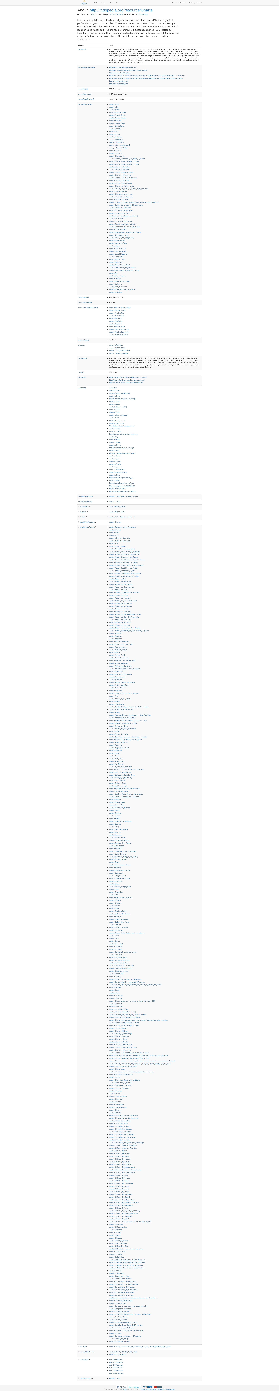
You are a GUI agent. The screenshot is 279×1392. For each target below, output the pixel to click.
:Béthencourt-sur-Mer (119, 919)
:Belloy (114, 827)
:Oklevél (115, 431)
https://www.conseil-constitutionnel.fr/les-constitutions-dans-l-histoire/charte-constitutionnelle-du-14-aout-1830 (147, 75)
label (81, 372)
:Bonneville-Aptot (117, 854)
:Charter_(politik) (118, 407)
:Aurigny (114, 753)
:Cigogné (115, 1235)
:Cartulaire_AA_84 (118, 957)
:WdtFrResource (116, 1373)
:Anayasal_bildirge (118, 472)
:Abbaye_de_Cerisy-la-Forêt (121, 587)
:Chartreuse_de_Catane (120, 1085)
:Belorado (115, 832)
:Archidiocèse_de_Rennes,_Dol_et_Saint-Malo (128, 720)
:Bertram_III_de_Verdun (120, 843)
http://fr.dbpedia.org (116, 14)
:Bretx (114, 889)
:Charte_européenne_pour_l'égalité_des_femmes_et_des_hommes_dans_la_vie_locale (142, 1061)
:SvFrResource (115, 1359)
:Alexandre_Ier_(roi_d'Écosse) (122, 660)
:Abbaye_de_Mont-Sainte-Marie (123, 600)
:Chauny (114, 1093)
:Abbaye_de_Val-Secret (120, 622)
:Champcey (115, 995)
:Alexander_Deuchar (119, 658)
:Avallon (114, 756)
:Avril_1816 (115, 758)
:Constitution (116, 218)
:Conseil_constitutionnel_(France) (123, 216)
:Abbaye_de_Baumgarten (120, 584)
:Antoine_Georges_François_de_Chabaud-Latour (129, 707)
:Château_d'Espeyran (119, 1153)
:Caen (114, 935)
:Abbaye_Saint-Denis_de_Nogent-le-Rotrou (127, 560)
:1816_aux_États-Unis (119, 538)
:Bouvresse (115, 881)
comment (82, 358)
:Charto (114, 439)
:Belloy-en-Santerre (118, 829)
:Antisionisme (116, 704)
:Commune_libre (117, 1303)
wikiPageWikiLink (85, 104)
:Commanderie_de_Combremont (123, 1290)
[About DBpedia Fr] (84, 2)
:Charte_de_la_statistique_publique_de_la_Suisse (129, 1053)
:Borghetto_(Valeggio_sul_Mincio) (123, 856)
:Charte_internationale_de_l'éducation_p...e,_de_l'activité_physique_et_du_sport (139, 1063)
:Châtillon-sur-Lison (118, 1227)
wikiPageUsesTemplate (88, 307)
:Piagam (114, 437)
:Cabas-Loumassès (118, 927)
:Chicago (115, 1102)
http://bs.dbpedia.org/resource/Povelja (122, 399)
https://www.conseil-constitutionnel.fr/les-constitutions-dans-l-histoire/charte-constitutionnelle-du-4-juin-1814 (146, 78)
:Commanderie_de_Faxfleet (121, 1292)
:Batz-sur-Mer (116, 805)
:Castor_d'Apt (116, 974)
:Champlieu (115, 1006)
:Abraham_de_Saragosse (120, 644)
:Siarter (114, 404)
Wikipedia (124, 1389)
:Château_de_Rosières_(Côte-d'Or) (124, 1202)
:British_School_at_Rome (120, 897)
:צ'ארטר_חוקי (116, 423)
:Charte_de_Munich (118, 1042)
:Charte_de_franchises (119, 169)
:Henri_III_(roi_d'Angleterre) (121, 238)
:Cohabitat (115, 1254)
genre (83, 512)
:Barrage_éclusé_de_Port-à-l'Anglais (124, 788)
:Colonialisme (116, 1273)
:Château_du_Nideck (119, 1219)
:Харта (114, 396)
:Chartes (115, 522)
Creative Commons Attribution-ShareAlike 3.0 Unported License (157, 1389)
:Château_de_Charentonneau (122, 1172)
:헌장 (114, 450)
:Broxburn (115, 903)
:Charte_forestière (118, 191)
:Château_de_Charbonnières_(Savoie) (125, 1170)
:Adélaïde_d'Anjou (118, 650)
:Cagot (114, 938)
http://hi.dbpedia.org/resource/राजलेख (121, 426)
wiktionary (83, 340)
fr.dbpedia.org (143, 14)
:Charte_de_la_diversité (120, 175)
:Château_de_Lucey (119, 1191)
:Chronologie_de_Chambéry (121, 1134)
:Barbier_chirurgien (118, 786)
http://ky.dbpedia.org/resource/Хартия (122, 453)
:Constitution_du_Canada (120, 221)
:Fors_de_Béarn (117, 1354)
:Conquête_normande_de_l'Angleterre (125, 1336)
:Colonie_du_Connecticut (120, 208)
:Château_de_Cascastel (120, 1164)
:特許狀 (114, 480)
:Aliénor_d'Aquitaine (118, 663)
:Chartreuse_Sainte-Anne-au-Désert (124, 1080)
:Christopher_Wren (118, 1123)
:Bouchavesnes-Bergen (120, 865)
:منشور (114, 458)
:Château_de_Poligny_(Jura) (121, 1200)
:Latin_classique (117, 248)
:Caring (114, 134)
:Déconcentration (117, 229)
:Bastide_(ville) (117, 123)
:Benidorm (115, 835)
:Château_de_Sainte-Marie (121, 1205)
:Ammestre (115, 679)
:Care (113, 131)
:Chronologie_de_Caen (120, 1132)
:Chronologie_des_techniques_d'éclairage (126, 1142)
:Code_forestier (117, 1251)
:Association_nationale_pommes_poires (125, 739)
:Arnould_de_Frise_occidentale (122, 728)
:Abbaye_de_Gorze (118, 595)
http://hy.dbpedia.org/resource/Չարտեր (123, 434)
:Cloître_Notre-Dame (119, 1246)
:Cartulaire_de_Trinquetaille (121, 965)
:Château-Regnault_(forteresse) (123, 1145)
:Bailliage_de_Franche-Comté (122, 775)
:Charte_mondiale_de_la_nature (123, 1066)
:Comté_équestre (118, 1319)
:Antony (114, 712)
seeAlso (82, 377)
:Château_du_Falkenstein (120, 1216)
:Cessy (114, 990)
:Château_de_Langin (119, 1186)
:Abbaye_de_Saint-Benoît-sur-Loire (124, 617)
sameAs (82, 388)
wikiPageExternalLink (86, 67)
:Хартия (115, 445)
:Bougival (115, 867)
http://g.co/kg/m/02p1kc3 (117, 488)
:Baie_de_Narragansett (120, 772)
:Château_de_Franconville (121, 1183)
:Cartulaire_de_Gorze (119, 960)
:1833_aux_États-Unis (119, 541)
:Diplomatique (117, 142)
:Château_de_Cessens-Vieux (122, 1167)
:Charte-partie (116, 156)
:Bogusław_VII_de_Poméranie (122, 851)
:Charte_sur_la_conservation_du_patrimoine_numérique (131, 1072)
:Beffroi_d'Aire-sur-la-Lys (120, 821)
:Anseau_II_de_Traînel (119, 699)
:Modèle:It (115, 324)
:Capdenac (115, 946)
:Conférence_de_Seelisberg (121, 1328)
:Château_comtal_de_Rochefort (123, 1148)
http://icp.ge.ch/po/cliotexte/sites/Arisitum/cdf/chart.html (128, 70)
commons (83, 297)
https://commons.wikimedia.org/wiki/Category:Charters (128, 377)
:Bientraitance (116, 126)
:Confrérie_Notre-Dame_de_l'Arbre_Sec (125, 1325)
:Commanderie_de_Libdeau (121, 1295)
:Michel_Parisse (117, 506)
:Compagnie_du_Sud (119, 1311)
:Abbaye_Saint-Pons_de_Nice (122, 571)
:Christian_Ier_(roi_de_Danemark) (123, 1118)
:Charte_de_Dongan (119, 1036)
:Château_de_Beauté (119, 1156)
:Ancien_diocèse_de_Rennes (122, 682)
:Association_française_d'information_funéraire (128, 737)
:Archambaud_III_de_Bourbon (122, 718)
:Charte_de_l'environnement (121, 172)
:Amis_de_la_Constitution (120, 674)
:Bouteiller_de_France (119, 878)
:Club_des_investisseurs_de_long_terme (126, 1249)
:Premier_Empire (117, 276)
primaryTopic (85, 1378)
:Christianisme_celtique (120, 1121)
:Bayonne (115, 813)
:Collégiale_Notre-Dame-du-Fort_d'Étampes (127, 1260)
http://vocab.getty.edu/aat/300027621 (122, 486)
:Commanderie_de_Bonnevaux (122, 1281)
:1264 (114, 107)
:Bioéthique (116, 139)
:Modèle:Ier (115, 321)
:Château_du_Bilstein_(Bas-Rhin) (123, 1213)
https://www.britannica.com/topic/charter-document (126, 380)
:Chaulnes (115, 1091)
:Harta (114, 418)
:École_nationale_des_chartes (122, 289)
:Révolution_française (119, 281)
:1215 (114, 104)
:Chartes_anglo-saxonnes (120, 194)
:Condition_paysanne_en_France (123, 1322)
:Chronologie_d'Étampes (120, 1129)
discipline (84, 506)
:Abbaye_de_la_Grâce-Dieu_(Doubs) (124, 628)
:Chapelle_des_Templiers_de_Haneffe (125, 1017)
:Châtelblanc (116, 1224)
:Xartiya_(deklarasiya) (119, 393)
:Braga (114, 884)
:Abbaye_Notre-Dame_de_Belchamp (124, 551)
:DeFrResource (116, 1362)
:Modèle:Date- (116, 316)
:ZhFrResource (116, 1370)
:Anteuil (114, 701)
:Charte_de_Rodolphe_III (120, 1044)
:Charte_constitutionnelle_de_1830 (124, 164)
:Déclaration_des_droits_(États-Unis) (124, 227)
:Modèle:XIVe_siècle (119, 332)
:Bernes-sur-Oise (117, 837)
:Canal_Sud (116, 944)
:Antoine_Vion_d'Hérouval (121, 709)
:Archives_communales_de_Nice (123, 723)
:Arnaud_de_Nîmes (118, 726)
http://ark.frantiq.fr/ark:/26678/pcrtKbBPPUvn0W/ (126, 382)
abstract (82, 49)
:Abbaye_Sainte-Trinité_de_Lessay (124, 576)
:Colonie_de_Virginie (119, 1276)
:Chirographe (116, 1104)
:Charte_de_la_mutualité (120, 183)
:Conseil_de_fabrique (119, 1339)
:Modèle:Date (116, 313)
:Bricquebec (116, 892)
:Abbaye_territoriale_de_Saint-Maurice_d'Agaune (129, 630)
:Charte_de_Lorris (118, 1039)
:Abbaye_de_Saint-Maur (120, 620)
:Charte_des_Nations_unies (121, 186)
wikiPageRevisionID (86, 99)
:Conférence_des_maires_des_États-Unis (126, 1330)
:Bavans (114, 810)
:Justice (114, 246)
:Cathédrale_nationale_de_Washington (125, 979)
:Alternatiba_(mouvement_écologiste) (124, 669)
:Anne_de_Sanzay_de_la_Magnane (124, 693)
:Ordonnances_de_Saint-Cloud (122, 267)
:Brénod (114, 906)
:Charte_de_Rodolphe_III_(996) (123, 1047)
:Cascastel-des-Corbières (120, 968)
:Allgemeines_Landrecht (120, 666)
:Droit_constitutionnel (119, 145)
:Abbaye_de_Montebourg (120, 606)
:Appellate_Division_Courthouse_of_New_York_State (130, 715)
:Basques (115, 799)
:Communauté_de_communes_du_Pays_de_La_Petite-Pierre (133, 1298)
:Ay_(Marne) (116, 764)
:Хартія (114, 475)
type (82, 517)
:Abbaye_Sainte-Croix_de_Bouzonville (125, 573)
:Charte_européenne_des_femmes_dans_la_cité (128, 1058)
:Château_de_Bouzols (119, 1162)
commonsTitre (85, 302)
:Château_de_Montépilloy (120, 1194)
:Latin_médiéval (117, 251)
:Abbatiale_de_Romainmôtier (122, 549)
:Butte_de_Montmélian (119, 914)
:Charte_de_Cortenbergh (120, 1034)
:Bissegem (115, 848)
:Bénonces (115, 916)
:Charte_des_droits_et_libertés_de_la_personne (128, 188)
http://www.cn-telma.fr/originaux (120, 73)
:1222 (114, 532)
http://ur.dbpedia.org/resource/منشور (121, 477)
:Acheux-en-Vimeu (118, 647)
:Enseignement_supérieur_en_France (125, 232)
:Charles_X (115, 153)
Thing (92, 14)
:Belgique (115, 824)
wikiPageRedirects (87, 522)
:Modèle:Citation (117, 310)
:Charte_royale (117, 1069)
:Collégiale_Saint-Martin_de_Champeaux (126, 1265)
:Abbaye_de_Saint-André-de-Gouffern (125, 614)
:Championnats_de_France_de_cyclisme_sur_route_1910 (132, 1001)
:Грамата (115, 467)
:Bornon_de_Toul (118, 859)
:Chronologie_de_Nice (119, 1140)
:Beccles (114, 816)
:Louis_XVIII (116, 257)
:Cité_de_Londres (118, 1243)
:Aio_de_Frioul (117, 655)
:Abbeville (115, 633)
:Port (113, 273)
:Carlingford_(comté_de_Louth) (122, 952)
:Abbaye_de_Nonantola (120, 611)
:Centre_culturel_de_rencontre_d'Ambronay (127, 982)
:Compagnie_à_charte (119, 213)
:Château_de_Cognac (119, 1178)
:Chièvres (115, 1110)
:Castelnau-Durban (118, 971)
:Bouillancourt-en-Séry (119, 870)
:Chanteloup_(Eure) (118, 1009)
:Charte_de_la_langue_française (123, 178)
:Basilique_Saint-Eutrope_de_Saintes (124, 797)
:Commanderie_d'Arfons (120, 1279)
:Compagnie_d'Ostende (120, 1309)
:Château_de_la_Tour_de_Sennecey (124, 1211)
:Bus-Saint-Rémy (117, 911)
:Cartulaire (115, 137)
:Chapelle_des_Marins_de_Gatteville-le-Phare (127, 1014)
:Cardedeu (115, 949)
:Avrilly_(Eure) (116, 761)
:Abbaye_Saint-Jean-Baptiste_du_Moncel (126, 565)
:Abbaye (114, 110)
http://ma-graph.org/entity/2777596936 (122, 491)
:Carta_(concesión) (118, 415)
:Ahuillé (114, 652)
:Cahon (114, 941)
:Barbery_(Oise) (117, 783)
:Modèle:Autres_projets (120, 307)
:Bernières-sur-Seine (119, 840)
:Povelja (114, 428)
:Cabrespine (116, 930)
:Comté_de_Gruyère (119, 1317)
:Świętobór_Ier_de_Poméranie (122, 527)
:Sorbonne (115, 284)
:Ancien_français (117, 118)
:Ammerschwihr (117, 677)
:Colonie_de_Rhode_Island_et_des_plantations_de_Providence (134, 202)
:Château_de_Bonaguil (119, 1159)
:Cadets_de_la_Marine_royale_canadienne (126, 933)
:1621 (114, 535)
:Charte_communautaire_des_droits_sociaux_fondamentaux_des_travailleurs (138, 1020)
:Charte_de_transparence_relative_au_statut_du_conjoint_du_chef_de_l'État (138, 1055)
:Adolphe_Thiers (117, 112)
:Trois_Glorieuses (118, 287)
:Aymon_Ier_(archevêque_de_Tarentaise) (126, 769)
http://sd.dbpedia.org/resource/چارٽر (121, 483)
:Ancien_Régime (117, 115)
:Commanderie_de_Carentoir (122, 1287)
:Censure (115, 150)
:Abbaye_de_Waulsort (119, 625)
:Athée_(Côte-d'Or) (118, 742)
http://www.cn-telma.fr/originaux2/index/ (122, 67)
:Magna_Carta (117, 259)
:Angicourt (115, 690)
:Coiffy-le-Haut (116, 1257)
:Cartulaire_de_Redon (119, 963)
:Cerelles (115, 987)
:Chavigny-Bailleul (118, 1096)
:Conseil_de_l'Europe (119, 1341)
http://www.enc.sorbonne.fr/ (118, 81)
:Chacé (114, 993)
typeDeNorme (86, 1351)
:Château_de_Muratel (119, 1197)
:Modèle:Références (119, 329)
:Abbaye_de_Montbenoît (120, 603)
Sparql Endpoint (196, 3)
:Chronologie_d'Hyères (119, 1126)
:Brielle (114, 895)
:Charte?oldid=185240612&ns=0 (123, 496)
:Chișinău (115, 1112)
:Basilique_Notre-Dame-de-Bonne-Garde (126, 794)
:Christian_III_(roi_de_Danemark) (123, 1115)
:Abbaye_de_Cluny (118, 590)
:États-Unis (115, 292)
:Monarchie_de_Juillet (119, 265)
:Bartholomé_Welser (119, 791)
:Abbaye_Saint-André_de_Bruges (123, 557)
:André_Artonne (117, 688)
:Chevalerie (115, 1099)
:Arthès (114, 731)
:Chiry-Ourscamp (117, 1107)
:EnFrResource (116, 1368)
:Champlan (115, 1004)
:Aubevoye (115, 745)
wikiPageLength (84, 94)
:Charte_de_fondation (119, 167)
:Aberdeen (115, 639)
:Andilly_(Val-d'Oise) (118, 685)
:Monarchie (115, 262)
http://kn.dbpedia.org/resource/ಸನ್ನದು (121, 448)
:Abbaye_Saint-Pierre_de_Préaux (123, 568)
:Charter (113, 388)
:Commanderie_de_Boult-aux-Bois (123, 1284)
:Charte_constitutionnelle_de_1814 (124, 161)
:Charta (114, 401)
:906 (113, 543)
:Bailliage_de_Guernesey (120, 778)
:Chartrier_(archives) (119, 199)
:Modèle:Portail (117, 326)
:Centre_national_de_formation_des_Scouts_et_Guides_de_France (135, 984)
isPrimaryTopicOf (85, 501)
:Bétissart (115, 925)
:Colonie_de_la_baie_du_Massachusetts (126, 205)
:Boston (114, 862)
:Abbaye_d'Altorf (117, 579)
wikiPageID (83, 89)
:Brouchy (115, 900)
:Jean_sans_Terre (118, 243)
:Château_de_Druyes (119, 1181)
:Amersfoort (116, 671)
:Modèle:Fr (115, 318)
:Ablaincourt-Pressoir (119, 641)
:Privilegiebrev (117, 469)
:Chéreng (115, 1232)
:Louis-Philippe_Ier (118, 254)
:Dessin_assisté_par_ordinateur (123, 224)
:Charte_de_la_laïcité (119, 180)
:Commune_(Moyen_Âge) (121, 210)
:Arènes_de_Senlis (118, 734)
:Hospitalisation (117, 240)
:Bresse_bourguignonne (120, 886)
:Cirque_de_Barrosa (119, 1240)
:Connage (115, 1333)
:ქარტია (115, 442)
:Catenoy (115, 976)
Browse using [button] (100, 3)
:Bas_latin (115, 120)
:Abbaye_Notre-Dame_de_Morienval (124, 554)
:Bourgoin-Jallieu (117, 876)
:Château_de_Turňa (118, 1208)
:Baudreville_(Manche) (119, 807)
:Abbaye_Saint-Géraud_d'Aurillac (123, 562)
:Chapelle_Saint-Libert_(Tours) (122, 1012)
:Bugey (114, 908)
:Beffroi (114, 818)
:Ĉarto (114, 412)
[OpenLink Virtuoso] (121, 1387)
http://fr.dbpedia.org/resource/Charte (121, 10)
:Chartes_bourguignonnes (121, 197)
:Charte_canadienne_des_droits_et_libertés (127, 159)
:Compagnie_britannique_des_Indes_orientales (128, 1306)
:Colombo (115, 1270)
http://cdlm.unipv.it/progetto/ (118, 84)
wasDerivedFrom (85, 496)
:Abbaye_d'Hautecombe (120, 581)
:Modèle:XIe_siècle (118, 335)
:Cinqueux (115, 1238)
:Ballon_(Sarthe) (117, 780)
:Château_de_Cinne (118, 1175)
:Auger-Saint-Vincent (119, 748)
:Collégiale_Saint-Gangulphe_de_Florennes (127, 1262)
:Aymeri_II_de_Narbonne (120, 767)
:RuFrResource (116, 1365)
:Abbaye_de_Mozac (118, 609)
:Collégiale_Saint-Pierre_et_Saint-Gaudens (126, 1268)
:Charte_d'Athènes (118, 1031)
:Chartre (114, 1077)
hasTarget (84, 1359)
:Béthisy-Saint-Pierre (119, 922)
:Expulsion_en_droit (118, 235)
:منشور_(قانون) (117, 420)
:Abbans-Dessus (117, 546)
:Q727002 (114, 390)
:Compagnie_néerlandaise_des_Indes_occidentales (129, 1314)
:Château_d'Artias (118, 1151)
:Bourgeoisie (116, 873)
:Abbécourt (115, 636)
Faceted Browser (179, 3)
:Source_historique (118, 148)
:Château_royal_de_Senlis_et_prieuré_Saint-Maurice (130, 1221)
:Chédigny (115, 1230)
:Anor (113, 696)
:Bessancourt (116, 846)
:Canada (115, 129)
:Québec (115, 278)
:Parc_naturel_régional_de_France (124, 270)
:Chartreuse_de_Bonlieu (120, 1083)
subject (81, 345)
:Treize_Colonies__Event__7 (121, 517)
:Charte (114, 501)
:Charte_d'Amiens (118, 1028)
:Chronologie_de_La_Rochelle (122, 1137)
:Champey (115, 998)
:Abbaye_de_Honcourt (119, 598)
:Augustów (115, 750)
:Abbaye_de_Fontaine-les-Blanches (124, 592)
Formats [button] (114, 3)
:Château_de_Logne (119, 1189)
